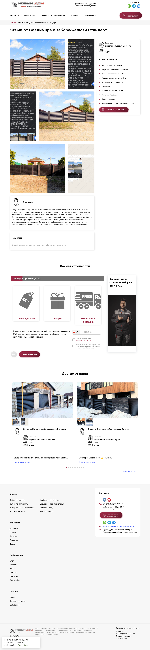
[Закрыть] (38, 639)
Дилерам (13, 536)
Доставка (14, 529)
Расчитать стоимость (116, 110)
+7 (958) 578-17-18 (134, 2)
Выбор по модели (17, 500)
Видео (12, 569)
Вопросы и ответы (18, 601)
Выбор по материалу (19, 504)
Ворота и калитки (17, 512)
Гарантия (14, 540)
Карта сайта (15, 580)
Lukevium (136, 628)
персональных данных (83, 340)
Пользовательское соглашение (124, 637)
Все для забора (47, 512)
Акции (12, 597)
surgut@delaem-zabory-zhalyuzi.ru (118, 526)
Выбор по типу (46, 508)
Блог (12, 561)
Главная (13, 23)
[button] (66, 467)
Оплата (13, 532)
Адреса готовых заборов (53, 15)
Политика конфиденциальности (125, 632)
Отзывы (74, 15)
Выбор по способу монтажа (22, 508)
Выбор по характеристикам (52, 504)
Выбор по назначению (50, 500)
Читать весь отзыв (22, 462)
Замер (12, 544)
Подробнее (23, 645)
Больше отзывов (130, 472)
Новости (13, 565)
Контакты (14, 576)
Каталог (13, 15)
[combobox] (76, 332)
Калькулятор (30, 15)
